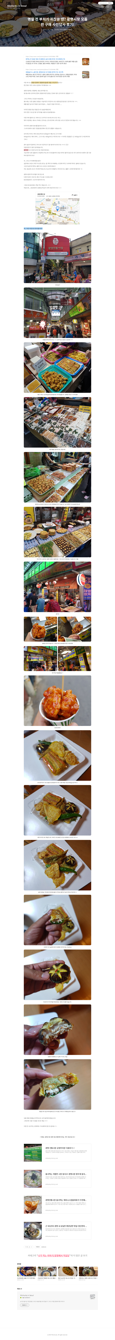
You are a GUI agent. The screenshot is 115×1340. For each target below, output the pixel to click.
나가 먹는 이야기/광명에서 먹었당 (53, 1255)
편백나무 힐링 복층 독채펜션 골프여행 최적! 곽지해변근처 (45, 59)
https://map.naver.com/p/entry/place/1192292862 (40, 56)
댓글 (19, 1289)
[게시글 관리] (31, 1247)
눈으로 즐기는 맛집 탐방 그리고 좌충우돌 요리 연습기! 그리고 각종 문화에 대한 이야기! (42, 1301)
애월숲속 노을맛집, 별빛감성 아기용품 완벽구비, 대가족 (44, 72)
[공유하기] (29, 1247)
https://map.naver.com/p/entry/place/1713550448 (40, 69)
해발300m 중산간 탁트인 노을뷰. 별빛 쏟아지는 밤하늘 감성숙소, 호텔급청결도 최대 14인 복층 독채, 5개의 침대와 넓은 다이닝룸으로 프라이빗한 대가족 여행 (51, 75)
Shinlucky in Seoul (16, 5)
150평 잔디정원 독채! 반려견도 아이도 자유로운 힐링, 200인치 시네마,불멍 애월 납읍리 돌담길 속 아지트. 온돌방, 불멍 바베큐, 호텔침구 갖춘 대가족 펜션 (51, 62)
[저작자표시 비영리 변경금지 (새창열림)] (43, 1247)
